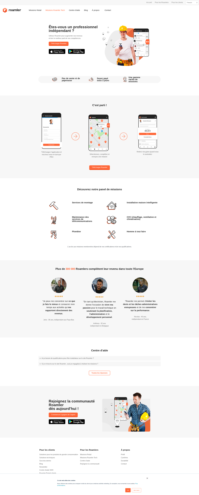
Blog (86, 10)
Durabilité (124, 461)
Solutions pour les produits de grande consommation (58, 454)
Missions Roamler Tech (55, 10)
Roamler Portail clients (47, 473)
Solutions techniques (47, 457)
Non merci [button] (136, 490)
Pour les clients (177, 2)
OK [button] (128, 490)
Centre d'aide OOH (46, 470)
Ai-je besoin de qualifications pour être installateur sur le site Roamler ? (68, 358)
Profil (123, 454)
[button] (99, 359)
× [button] (147, 477)
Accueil (149, 2)
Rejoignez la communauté (89, 464)
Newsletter (43, 467)
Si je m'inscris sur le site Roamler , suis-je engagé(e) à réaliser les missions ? (70, 364)
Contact (108, 10)
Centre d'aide (74, 10)
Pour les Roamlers (162, 2)
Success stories (45, 461)
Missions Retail (35, 10)
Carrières (124, 457)
